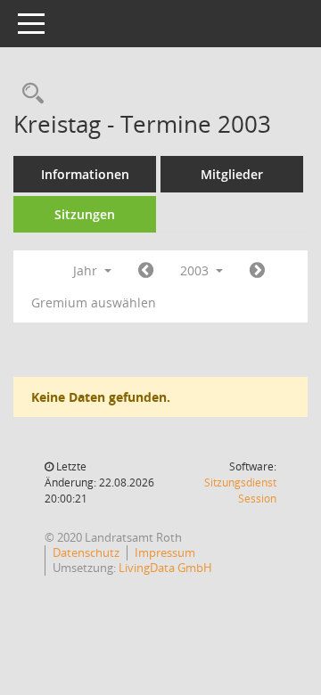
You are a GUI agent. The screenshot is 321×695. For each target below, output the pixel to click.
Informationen (85, 174)
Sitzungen (84, 214)
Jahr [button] (87, 270)
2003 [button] (196, 270)
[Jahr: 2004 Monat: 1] (257, 271)
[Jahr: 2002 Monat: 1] (146, 271)
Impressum (165, 552)
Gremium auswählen (93, 302)
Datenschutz (86, 552)
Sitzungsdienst (240, 490)
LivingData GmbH (165, 568)
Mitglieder (232, 174)
